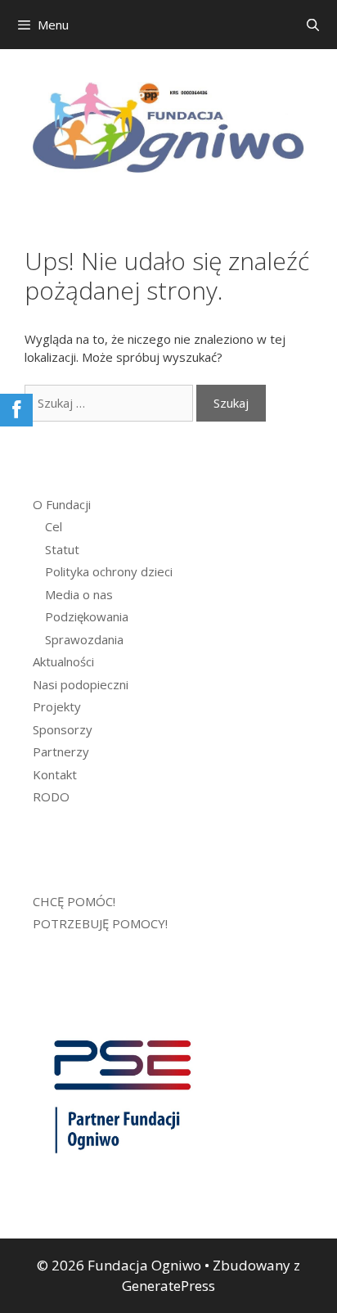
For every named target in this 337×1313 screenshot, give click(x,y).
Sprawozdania (84, 639)
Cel (53, 526)
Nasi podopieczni (80, 684)
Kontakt (55, 774)
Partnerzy (61, 751)
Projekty (57, 706)
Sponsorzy (62, 729)
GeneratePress (168, 1285)
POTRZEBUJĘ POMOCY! (100, 923)
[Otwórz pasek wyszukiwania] (313, 24)
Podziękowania (86, 616)
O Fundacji (62, 504)
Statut (62, 549)
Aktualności (63, 661)
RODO (51, 796)
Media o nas (79, 594)
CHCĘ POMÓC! (74, 901)
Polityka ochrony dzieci (109, 571)
